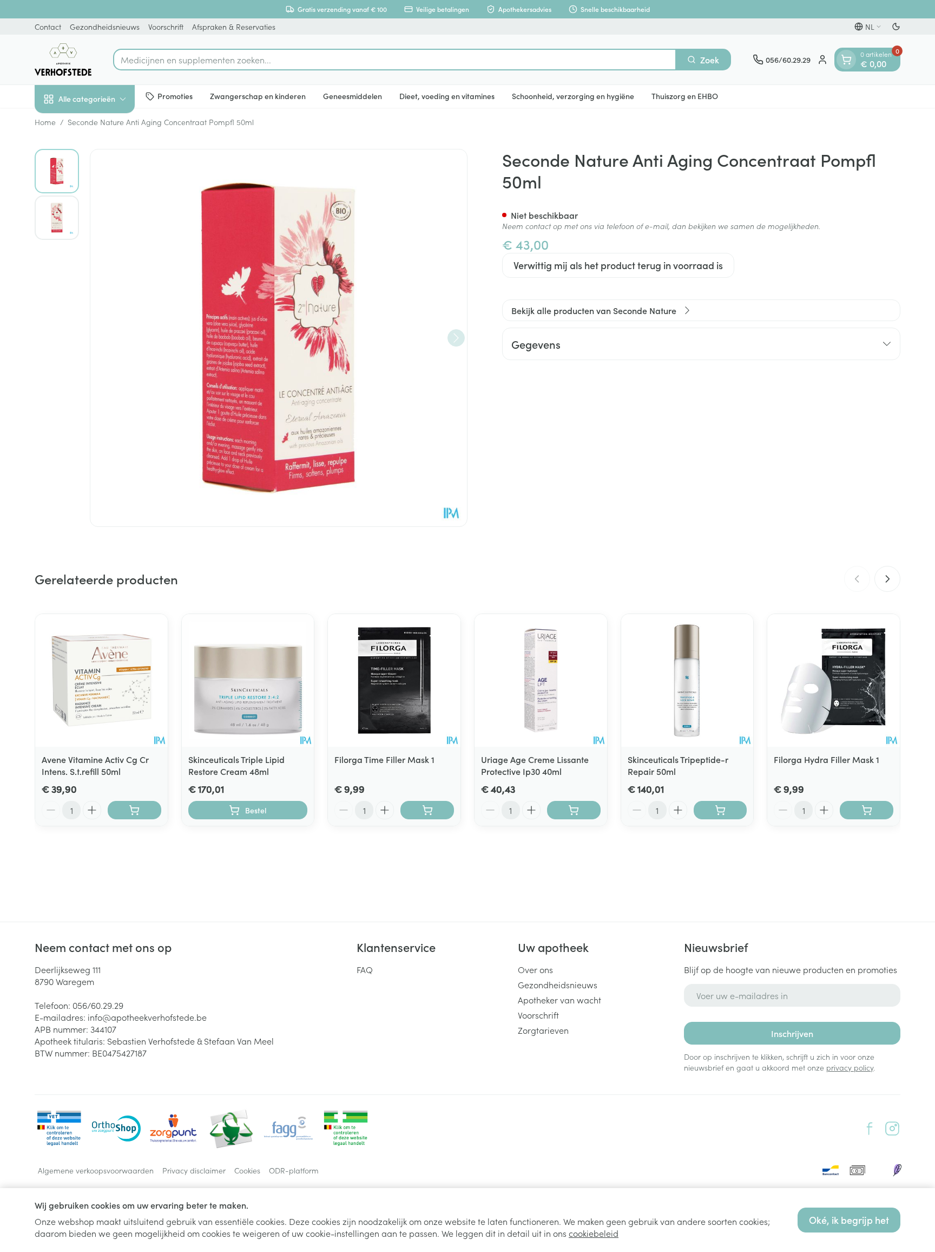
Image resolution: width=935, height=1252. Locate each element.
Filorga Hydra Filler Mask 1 (826, 759)
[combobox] (394, 59)
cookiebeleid (593, 1233)
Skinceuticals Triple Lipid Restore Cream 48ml (236, 765)
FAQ (365, 969)
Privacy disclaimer (194, 1170)
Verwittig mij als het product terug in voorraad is (618, 265)
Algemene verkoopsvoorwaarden (96, 1170)
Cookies (247, 1170)
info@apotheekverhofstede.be (147, 1017)
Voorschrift (165, 26)
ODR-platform (294, 1170)
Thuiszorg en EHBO (684, 95)
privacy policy (849, 1067)
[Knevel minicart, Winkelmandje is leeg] (846, 59)
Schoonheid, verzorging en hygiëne (573, 95)
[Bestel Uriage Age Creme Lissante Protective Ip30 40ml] (574, 810)
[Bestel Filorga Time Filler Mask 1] (427, 810)
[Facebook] (869, 1128)
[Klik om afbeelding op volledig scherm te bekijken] (278, 337)
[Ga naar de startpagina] (63, 59)
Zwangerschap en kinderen (258, 95)
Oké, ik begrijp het (849, 1220)
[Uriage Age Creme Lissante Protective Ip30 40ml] (541, 680)
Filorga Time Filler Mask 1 (384, 759)
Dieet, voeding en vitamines (447, 95)
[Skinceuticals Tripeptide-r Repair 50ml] (687, 680)
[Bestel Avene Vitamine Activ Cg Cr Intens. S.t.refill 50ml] (134, 810)
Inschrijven (792, 1033)
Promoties (175, 95)
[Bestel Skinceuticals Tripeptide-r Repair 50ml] (720, 810)
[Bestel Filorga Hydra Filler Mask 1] (866, 810)
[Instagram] (892, 1128)
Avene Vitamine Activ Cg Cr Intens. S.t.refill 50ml (95, 765)
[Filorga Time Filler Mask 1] (394, 680)
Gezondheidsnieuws (105, 26)
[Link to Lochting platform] (897, 1170)
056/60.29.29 (98, 1005)
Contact (48, 26)
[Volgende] (456, 338)
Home (45, 121)
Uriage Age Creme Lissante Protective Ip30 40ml (535, 765)
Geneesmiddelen (352, 95)
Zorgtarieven (543, 1030)
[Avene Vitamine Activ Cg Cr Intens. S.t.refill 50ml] (101, 680)
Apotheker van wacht (559, 1000)
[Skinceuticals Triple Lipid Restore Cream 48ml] (248, 680)
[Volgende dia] (887, 579)
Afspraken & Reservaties (233, 26)
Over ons (535, 969)
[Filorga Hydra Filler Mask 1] (833, 680)
